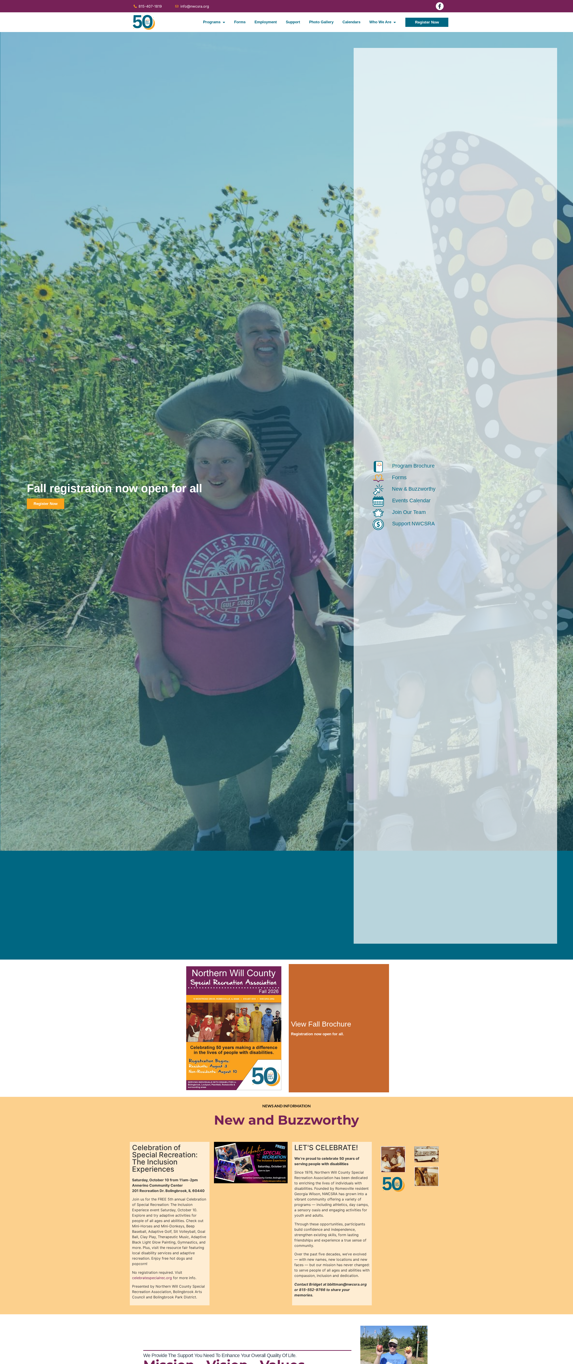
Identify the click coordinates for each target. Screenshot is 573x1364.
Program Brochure (413, 466)
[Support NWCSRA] (378, 524)
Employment (265, 22)
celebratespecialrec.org (152, 1278)
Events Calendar (411, 500)
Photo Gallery (321, 22)
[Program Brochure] (378, 466)
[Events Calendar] (378, 501)
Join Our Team (409, 512)
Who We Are (380, 22)
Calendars (351, 22)
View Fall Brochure (321, 1024)
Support (293, 22)
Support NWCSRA (413, 523)
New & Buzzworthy (414, 489)
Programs (211, 22)
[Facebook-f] (440, 6)
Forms (240, 22)
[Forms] (378, 478)
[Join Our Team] (378, 513)
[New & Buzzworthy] (378, 489)
